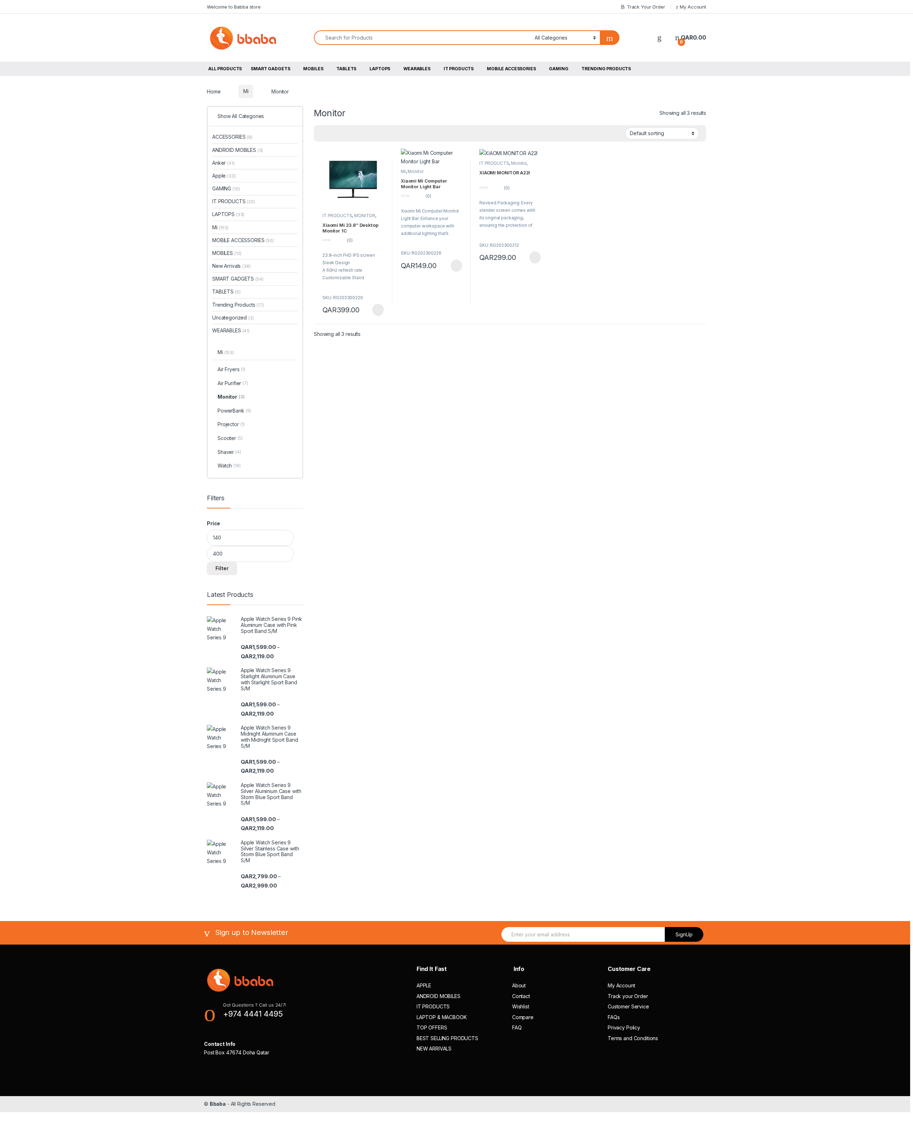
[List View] (354, 133)
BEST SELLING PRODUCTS (447, 1038)
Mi (246, 91)
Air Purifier (233, 383)
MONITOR (364, 215)
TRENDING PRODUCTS (606, 68)
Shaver (229, 452)
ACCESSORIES (232, 137)
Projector (231, 424)
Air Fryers (231, 369)
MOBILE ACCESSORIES (511, 68)
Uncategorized (233, 318)
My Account (693, 7)
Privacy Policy (624, 1027)
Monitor (415, 171)
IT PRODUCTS (459, 68)
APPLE (424, 985)
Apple (224, 176)
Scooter (230, 438)
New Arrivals (231, 266)
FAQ (517, 1027)
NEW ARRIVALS (434, 1048)
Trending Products (238, 305)
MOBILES (313, 68)
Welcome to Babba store (234, 7)
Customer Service (628, 1006)
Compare (523, 1017)
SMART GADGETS (270, 68)
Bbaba (218, 1104)
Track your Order (628, 996)
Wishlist (520, 1006)
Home (213, 91)
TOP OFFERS (432, 1027)
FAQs (613, 1017)
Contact (521, 996)
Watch (229, 465)
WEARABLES (416, 68)
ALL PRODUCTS (225, 68)
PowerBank (234, 411)
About (519, 985)
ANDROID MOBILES (237, 150)
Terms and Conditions (633, 1038)
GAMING (558, 68)
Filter (222, 568)
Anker (223, 163)
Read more (378, 310)
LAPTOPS (379, 68)
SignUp (684, 934)
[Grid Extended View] (323, 133)
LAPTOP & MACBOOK (442, 1017)
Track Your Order (646, 7)
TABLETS (346, 68)
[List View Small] (344, 133)
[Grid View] (333, 133)
